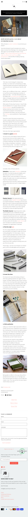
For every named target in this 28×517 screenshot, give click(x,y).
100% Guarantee (5, 496)
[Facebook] (2, 467)
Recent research (7, 107)
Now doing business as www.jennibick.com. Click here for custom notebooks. (14, 12)
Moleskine (17, 171)
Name (2, 416)
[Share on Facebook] (5, 394)
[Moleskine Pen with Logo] (15, 271)
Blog (2, 497)
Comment (3, 427)
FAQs (2, 492)
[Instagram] (4, 467)
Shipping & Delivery (6, 494)
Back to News (14, 403)
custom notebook (13, 44)
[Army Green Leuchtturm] (15, 372)
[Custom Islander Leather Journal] (14, 79)
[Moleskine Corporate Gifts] (15, 195)
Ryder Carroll (20, 221)
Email (2, 421)
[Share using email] (10, 394)
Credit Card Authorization (7, 499)
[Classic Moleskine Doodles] (15, 321)
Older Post (14, 399)
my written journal (15, 96)
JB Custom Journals (13, 506)
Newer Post (14, 406)
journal (15, 133)
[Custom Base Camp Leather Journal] (15, 166)
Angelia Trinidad (16, 200)
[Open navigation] (2, 2)
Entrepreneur (4, 56)
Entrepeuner (6, 387)
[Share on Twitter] (7, 394)
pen (13, 227)
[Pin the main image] (9, 394)
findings (7, 114)
